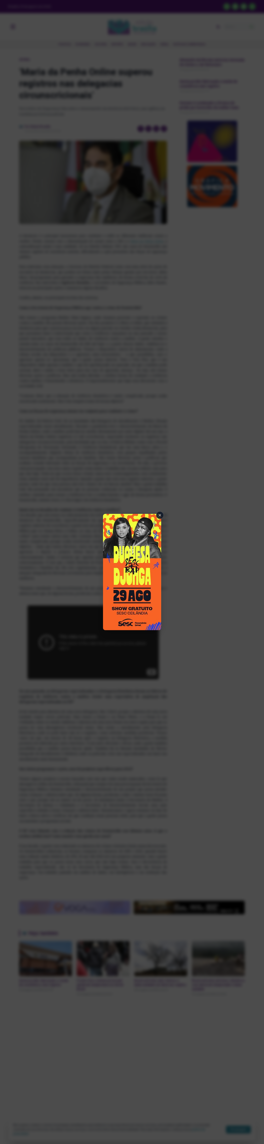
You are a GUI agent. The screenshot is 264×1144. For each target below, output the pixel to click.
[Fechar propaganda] (160, 515)
